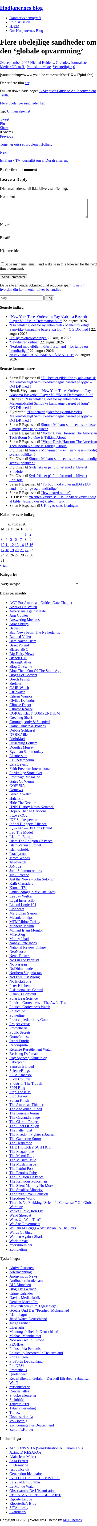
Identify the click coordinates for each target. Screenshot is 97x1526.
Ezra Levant (18, 764)
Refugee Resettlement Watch (30, 1049)
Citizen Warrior (20, 696)
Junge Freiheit (19, 1323)
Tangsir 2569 (19, 1404)
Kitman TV (18, 888)
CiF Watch (17, 692)
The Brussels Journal (24, 1113)
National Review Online (27, 947)
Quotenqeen (18, 1374)
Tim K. (14, 1412)
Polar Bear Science (23, 998)
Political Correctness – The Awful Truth (39, 1003)
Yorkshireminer (20, 1245)
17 (2, 550)
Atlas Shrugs (18, 624)
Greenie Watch (20, 794)
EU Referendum (21, 760)
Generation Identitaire (25, 1474)
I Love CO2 (18, 815)
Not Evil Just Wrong (24, 977)
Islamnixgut (18, 1315)
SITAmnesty (18, 1508)
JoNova (15, 866)
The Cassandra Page (24, 1117)
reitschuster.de (19, 1387)
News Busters (19, 956)
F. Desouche (18, 1465)
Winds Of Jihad (20, 1232)
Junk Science (19, 875)
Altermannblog (20, 1272)
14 (22, 545)
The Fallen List (20, 1130)
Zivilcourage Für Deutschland (31, 1425)
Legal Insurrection (22, 900)
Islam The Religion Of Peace (31, 841)
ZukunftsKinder (21, 1429)
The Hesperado (20, 1143)
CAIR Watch (19, 688)
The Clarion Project (24, 1122)
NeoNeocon (18, 951)
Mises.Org (17, 934)
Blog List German (22, 1289)
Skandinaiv (17, 1512)
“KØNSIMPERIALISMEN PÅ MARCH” (41, 355)
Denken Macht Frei (23, 1302)
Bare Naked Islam (22, 641)
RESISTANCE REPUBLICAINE (35, 1495)
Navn (4, 225)
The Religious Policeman (28, 1181)
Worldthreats (18, 1241)
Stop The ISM (20, 1092)
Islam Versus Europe (24, 845)
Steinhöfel (16, 1400)
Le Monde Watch (22, 1486)
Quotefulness (19, 1037)
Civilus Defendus (22, 700)
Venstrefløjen (62, 67)
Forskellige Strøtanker (25, 773)
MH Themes (72, 1520)
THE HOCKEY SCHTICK (30, 1147)
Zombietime (18, 1249)
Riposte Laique (20, 1499)
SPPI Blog (17, 1088)
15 (26, 545)
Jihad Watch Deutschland (28, 1319)
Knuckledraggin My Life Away (32, 892)
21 (22, 550)
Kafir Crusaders (21, 883)
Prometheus (18, 1370)
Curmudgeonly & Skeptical (29, 722)
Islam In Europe (21, 837)
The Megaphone (21, 1151)
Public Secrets (19, 1032)
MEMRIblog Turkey (24, 922)
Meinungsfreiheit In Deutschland (33, 1332)
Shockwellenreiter (22, 1395)
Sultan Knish (19, 1100)
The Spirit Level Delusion (28, 1194)
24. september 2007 (14, 63)
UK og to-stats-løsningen (28, 338)
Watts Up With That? (25, 1220)
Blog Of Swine (20, 666)
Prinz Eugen (18, 1357)
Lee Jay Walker (20, 896)
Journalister (79, 63)
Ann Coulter (18, 615)
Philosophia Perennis (24, 1349)
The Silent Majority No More (31, 1186)
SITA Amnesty (20, 1075)
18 (7, 550)
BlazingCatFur (20, 662)
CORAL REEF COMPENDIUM (34, 713)
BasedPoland (19, 645)
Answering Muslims (24, 620)
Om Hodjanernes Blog (26, 31)
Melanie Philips (20, 917)
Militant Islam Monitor (26, 930)
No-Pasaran (18, 964)
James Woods (19, 858)
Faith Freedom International (30, 769)
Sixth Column (19, 1079)
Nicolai (35, 63)
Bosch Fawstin (20, 679)
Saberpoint (17, 1062)
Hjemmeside (9, 251)
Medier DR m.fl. (12, 67)
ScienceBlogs (19, 1071)
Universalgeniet (18, 111)
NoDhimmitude (21, 969)
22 (26, 550)
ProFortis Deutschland (26, 1361)
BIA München (20, 1285)
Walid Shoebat (20, 1215)
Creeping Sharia (21, 717)
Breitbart (15, 683)
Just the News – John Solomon (32, 879)
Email (4, 238)
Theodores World (22, 1198)
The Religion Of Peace (26, 1177)
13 (17, 545)
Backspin (16, 628)
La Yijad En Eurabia (24, 1482)
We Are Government (24, 1224)
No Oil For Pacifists (24, 960)
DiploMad (17, 739)
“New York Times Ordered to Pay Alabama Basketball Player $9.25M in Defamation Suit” (49, 319)
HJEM (14, 26)
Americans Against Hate (27, 611)
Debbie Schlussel (22, 730)
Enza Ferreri (18, 1461)
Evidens (48, 63)
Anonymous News (23, 1276)
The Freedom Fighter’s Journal (32, 1134)
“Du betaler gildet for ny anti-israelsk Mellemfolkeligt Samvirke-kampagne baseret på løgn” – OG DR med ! (49, 327)
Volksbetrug (18, 1421)
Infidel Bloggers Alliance (28, 824)
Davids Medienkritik (24, 1298)
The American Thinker (26, 1105)
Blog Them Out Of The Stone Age (35, 671)
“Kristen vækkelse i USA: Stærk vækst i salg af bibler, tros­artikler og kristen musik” (52, 499)
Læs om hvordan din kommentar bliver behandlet (42, 287)
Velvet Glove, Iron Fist (26, 1211)
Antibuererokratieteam (26, 1281)
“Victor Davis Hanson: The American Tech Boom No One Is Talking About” (53, 435)
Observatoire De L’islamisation (32, 1491)
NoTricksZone (20, 981)
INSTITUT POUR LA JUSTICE (34, 1478)
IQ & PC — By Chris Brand (30, 828)
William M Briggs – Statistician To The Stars (42, 1228)
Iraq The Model (21, 832)
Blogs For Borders (23, 675)
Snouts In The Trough (25, 1083)
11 (7, 545)
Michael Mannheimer (25, 1336)
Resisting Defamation (25, 1054)
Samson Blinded (21, 1066)
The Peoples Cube (23, 1173)
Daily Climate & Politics (27, 726)
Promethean (18, 1028)
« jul (3, 565)
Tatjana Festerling (22, 1408)
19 (12, 550)
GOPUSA (17, 786)
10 (2, 545)
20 (17, 550)
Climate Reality (20, 709)
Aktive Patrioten (21, 1268)
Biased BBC (18, 649)
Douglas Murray (21, 747)
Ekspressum (18, 756)
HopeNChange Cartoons (27, 811)
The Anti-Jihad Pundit (25, 1109)
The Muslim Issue (22, 1160)
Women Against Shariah (27, 1237)
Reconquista (18, 1045)
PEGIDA (16, 1344)
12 (12, 545)
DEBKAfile (18, 735)
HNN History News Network (31, 807)
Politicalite (17, 1011)
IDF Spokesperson (23, 820)
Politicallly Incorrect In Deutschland (36, 1353)
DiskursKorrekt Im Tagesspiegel (33, 1306)
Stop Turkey (18, 1096)
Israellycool (18, 854)
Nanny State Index (23, 943)
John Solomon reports (25, 871)
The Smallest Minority (26, 1190)
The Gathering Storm (25, 1139)
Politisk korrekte (39, 67)
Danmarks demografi (25, 18)
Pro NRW (16, 1366)
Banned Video (20, 637)
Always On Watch (23, 607)
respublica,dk (19, 1469)
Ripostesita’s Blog (22, 1503)
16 (31, 545)
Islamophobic (19, 849)
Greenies (62, 63)
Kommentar (9, 197)
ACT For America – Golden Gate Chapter (40, 603)
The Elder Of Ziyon (24, 1126)
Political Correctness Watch (29, 1007)
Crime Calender (21, 1293)
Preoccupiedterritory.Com (28, 1020)
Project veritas (19, 1024)
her (27, 83)
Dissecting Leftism (23, 743)
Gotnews (16, 790)
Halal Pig (16, 798)
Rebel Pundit (19, 1041)
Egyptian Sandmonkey (26, 752)
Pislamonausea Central (26, 990)
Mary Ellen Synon (23, 913)
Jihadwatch (17, 862)
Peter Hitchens (20, 986)
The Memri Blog (21, 1156)
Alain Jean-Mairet (22, 1457)
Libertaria (16, 1327)
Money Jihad (19, 939)
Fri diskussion (19, 22)
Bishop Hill (18, 658)
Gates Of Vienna (21, 781)
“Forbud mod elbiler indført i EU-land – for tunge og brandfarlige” (50, 486)
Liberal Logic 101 (22, 905)
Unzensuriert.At (21, 1417)
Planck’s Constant (22, 994)
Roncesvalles (19, 1391)
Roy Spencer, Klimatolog (28, 1058)
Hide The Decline (22, 803)
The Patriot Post (21, 1168)
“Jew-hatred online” (24, 342)
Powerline (16, 1015)
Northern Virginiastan (25, 973)
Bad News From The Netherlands (34, 632)
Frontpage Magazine (24, 777)
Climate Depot (20, 705)
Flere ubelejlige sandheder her (22, 103)
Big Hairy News (21, 654)
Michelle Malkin (21, 926)
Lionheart (16, 909)
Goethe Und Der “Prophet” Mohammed (39, 1310)
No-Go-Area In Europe (26, 1340)
